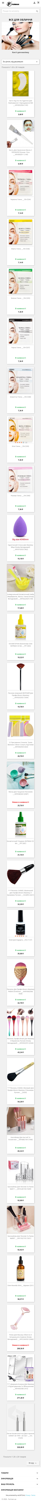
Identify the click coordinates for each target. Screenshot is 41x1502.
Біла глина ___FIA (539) (20, 446)
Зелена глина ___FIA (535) (20, 298)
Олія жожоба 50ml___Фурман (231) (20, 1285)
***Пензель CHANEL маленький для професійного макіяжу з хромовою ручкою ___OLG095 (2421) (20, 892)
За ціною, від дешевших (20, 61)
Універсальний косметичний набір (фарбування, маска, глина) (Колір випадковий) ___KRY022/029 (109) (20, 596)
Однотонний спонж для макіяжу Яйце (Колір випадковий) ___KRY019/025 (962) (20, 547)
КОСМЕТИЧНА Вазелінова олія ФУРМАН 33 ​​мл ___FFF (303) (20, 645)
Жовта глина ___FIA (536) (20, 249)
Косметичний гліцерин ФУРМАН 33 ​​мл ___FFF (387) (20, 842)
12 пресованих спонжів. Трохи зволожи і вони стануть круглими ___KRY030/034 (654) (21, 744)
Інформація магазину (12, 1490)
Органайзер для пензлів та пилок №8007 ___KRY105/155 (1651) (21, 1237)
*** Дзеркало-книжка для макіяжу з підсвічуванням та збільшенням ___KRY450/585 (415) (20, 1386)
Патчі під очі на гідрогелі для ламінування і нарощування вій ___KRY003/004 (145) (20, 103)
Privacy (27, 1495)
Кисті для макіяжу (20, 52)
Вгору (33, 1463)
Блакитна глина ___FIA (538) (20, 397)
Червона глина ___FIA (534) (20, 199)
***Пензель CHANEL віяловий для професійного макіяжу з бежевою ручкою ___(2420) (20, 1090)
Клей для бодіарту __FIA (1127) (20, 940)
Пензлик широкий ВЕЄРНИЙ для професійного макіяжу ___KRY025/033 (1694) (20, 695)
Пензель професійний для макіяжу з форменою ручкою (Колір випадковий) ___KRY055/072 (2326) (20, 1041)
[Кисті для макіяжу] (20, 35)
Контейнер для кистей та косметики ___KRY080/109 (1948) (20, 1138)
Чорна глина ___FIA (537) (20, 347)
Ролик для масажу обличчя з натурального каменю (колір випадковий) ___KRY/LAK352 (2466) (21, 1337)
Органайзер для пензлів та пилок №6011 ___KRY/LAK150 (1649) (21, 1188)
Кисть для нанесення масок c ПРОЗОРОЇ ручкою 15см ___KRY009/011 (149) (20, 152)
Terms (33, 1495)
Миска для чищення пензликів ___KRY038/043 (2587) (20, 793)
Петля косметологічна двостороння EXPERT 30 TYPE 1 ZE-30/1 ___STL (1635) (20, 1435)
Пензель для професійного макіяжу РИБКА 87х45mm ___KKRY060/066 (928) (20, 991)
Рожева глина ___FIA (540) (20, 496)
